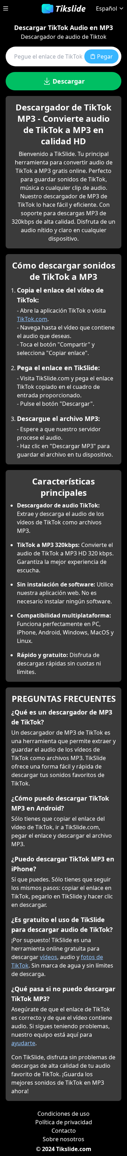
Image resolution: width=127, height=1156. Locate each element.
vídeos (48, 957)
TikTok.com (32, 319)
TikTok (20, 965)
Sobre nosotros (63, 1139)
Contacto (64, 1130)
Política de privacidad (63, 1122)
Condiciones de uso (63, 1114)
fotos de (92, 957)
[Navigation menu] (5, 8)
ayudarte (23, 1043)
